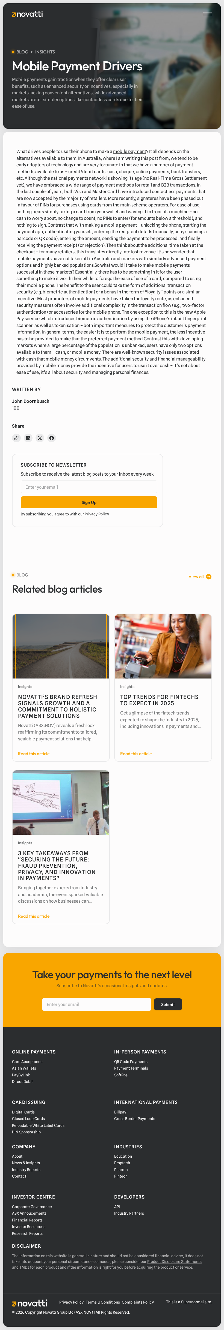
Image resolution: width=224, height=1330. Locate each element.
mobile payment (129, 151)
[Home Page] (27, 14)
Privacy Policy (97, 514)
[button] (207, 14)
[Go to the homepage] (29, 1303)
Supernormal (192, 1302)
